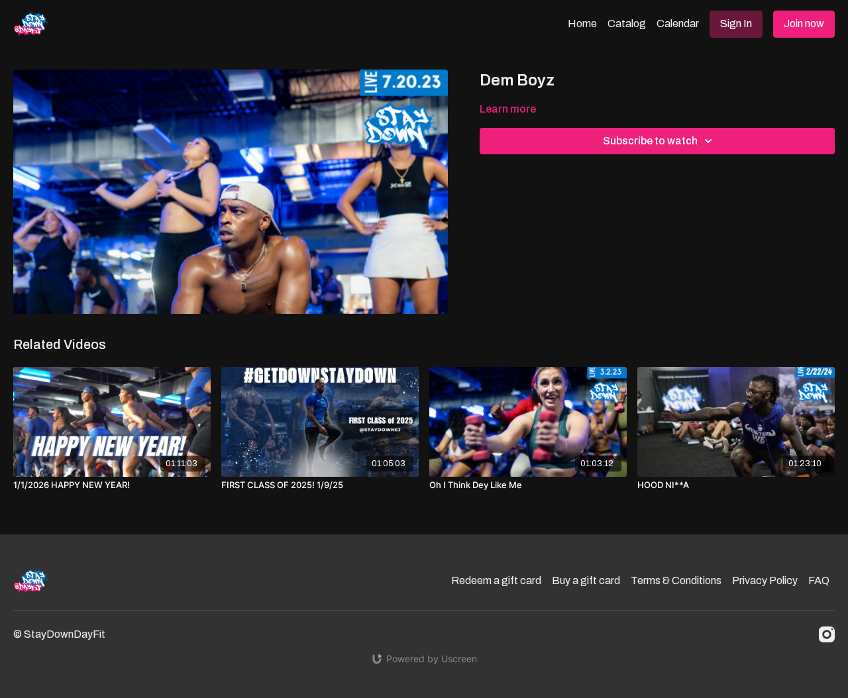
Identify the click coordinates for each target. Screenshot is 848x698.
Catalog (627, 23)
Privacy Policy (765, 580)
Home (582, 23)
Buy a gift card (586, 580)
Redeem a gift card (496, 580)
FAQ (818, 580)
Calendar (678, 23)
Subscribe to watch (650, 140)
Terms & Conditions (676, 580)
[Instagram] (827, 634)
